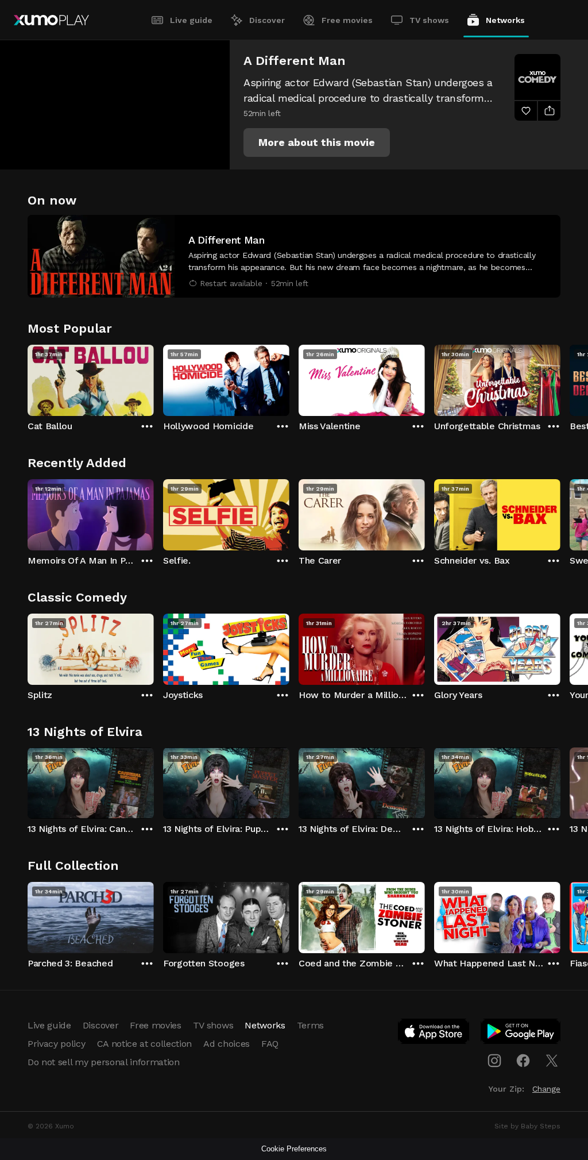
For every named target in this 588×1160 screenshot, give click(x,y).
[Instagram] (494, 1060)
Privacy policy (57, 1043)
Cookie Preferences (294, 1148)
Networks (505, 20)
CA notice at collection (144, 1043)
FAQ (269, 1043)
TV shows (429, 20)
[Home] (51, 20)
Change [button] (546, 1088)
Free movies (347, 20)
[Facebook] (523, 1060)
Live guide (191, 20)
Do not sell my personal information (104, 1062)
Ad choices (226, 1043)
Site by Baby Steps (527, 1126)
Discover (267, 20)
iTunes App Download (434, 1033)
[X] (551, 1060)
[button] (316, 142)
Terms (310, 1025)
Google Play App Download (521, 1033)
